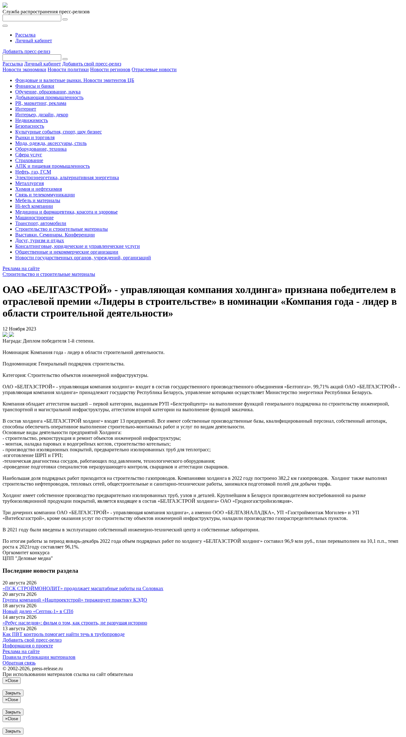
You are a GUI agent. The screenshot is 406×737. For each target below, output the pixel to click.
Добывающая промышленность (49, 97)
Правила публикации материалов (39, 657)
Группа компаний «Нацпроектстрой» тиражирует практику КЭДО (75, 600)
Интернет (25, 109)
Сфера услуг (28, 154)
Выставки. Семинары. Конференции (55, 234)
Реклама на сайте (21, 268)
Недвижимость (31, 120)
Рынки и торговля (35, 137)
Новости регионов (110, 69)
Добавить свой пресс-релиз (91, 63)
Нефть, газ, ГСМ (33, 171)
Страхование (29, 160)
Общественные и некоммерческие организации (66, 252)
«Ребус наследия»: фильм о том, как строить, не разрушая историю (75, 622)
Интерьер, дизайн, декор (41, 114)
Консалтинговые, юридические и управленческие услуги (77, 246)
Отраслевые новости (154, 69)
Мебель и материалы (37, 200)
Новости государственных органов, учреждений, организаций (83, 257)
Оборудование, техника (41, 149)
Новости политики (68, 69)
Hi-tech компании (34, 206)
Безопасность (29, 126)
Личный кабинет (33, 40)
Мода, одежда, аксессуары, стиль (51, 143)
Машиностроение (34, 217)
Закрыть (13, 693)
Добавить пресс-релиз (26, 51)
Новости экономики (24, 69)
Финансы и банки (34, 86)
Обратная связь (19, 662)
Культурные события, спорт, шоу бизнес (58, 131)
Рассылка (25, 35)
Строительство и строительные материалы (61, 229)
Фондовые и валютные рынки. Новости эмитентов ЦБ (74, 80)
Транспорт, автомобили (40, 223)
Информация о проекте (28, 645)
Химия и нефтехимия (38, 189)
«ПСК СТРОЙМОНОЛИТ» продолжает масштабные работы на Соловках (83, 588)
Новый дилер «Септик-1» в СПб (38, 611)
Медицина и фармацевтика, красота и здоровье (66, 212)
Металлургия (29, 183)
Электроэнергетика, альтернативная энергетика (67, 177)
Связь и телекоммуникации (45, 194)
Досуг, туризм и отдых (39, 240)
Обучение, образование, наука (48, 91)
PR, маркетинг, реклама (40, 103)
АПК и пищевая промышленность (52, 166)
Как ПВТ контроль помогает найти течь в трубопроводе (64, 634)
